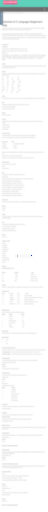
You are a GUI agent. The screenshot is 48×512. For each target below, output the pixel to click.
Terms (31, 257)
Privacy (29, 257)
